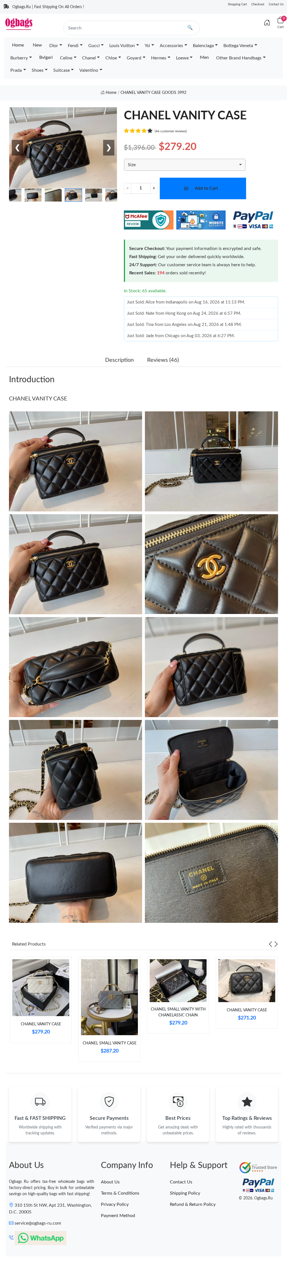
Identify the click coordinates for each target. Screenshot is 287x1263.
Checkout (257, 4)
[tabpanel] (40, 1002)
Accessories (171, 45)
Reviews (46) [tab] (163, 360)
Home (18, 45)
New (37, 45)
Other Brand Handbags (238, 58)
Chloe (111, 58)
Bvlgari (46, 57)
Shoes (37, 70)
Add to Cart (206, 188)
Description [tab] (119, 360)
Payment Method (118, 1215)
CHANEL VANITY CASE (38, 399)
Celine (66, 58)
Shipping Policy (185, 1193)
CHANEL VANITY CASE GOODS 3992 (153, 93)
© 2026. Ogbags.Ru (256, 1198)
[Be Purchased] (17, 1242)
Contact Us (276, 4)
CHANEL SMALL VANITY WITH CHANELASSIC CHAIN (178, 1012)
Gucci (94, 45)
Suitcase (61, 70)
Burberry (19, 58)
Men (204, 57)
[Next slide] (276, 944)
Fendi (73, 45)
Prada (16, 70)
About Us (110, 1182)
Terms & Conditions (120, 1193)
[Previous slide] (270, 944)
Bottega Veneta (238, 45)
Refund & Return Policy (193, 1204)
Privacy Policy (115, 1204)
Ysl (147, 45)
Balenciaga (203, 45)
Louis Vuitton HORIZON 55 (57, 1242)
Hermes (158, 58)
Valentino (88, 70)
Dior (53, 45)
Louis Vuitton (122, 45)
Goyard (134, 58)
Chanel (89, 58)
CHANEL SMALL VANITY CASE (109, 1043)
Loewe (182, 58)
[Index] (267, 23)
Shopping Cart (237, 4)
